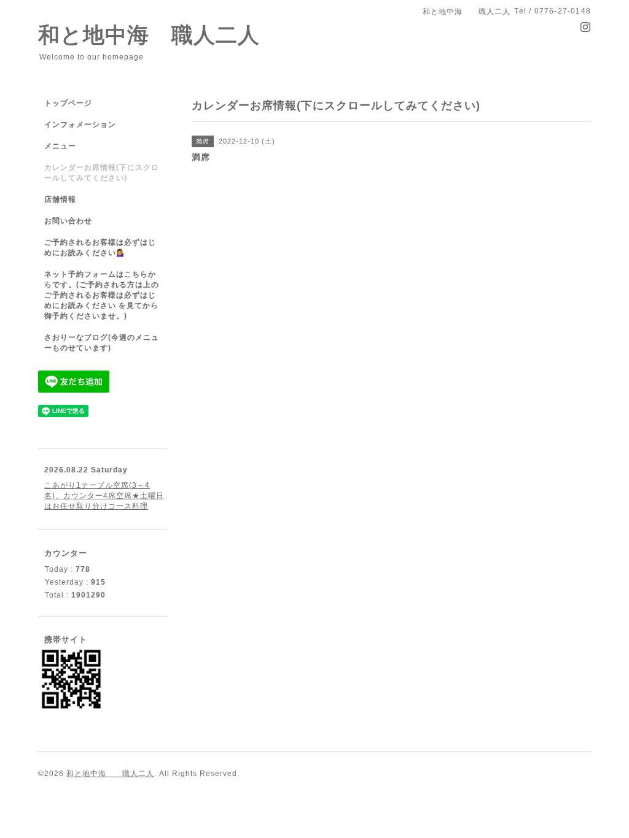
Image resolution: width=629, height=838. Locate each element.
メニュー (60, 146)
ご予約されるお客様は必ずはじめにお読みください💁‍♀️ (100, 247)
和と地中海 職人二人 (149, 35)
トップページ (68, 103)
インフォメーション (80, 124)
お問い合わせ (68, 221)
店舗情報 (60, 199)
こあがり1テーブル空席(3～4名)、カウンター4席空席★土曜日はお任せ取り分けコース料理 (104, 495)
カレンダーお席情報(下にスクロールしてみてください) (101, 172)
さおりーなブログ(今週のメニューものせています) (101, 342)
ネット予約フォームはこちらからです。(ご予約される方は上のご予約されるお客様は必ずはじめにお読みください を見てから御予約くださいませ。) (101, 295)
